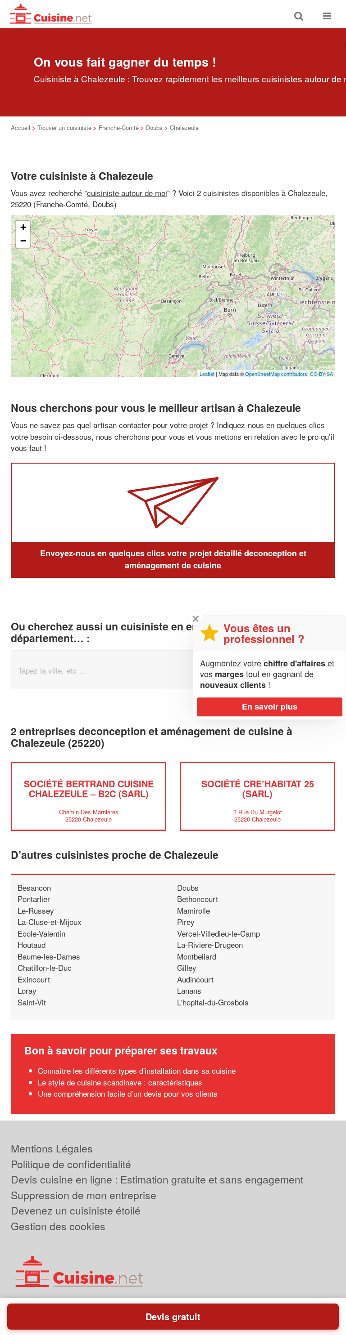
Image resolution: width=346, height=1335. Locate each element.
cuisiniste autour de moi (127, 192)
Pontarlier (34, 898)
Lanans (189, 990)
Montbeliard (196, 956)
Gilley (186, 967)
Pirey (186, 921)
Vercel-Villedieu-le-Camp (218, 933)
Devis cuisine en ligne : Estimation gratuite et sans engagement (157, 1179)
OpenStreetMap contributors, (277, 373)
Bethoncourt (197, 898)
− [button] (23, 240)
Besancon (34, 887)
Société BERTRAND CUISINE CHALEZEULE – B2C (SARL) (89, 788)
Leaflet (207, 373)
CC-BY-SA (321, 373)
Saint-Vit (32, 1002)
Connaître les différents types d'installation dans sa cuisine (137, 1070)
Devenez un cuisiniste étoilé (76, 1210)
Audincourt (195, 979)
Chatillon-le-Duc (45, 967)
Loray (27, 990)
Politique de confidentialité (71, 1163)
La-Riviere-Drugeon (210, 944)
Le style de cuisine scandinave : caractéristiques (120, 1082)
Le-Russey (36, 910)
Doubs (154, 127)
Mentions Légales (52, 1148)
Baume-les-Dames (49, 956)
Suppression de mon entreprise (83, 1195)
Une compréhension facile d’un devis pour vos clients (128, 1093)
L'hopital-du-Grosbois (213, 1002)
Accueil (20, 127)
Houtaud (32, 944)
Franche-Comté (119, 127)
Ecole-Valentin (41, 933)
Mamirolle (193, 910)
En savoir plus (269, 706)
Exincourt (34, 979)
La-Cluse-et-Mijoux (50, 921)
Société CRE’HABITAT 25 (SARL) (257, 788)
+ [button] (23, 227)
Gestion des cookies (58, 1226)
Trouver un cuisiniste (64, 127)
